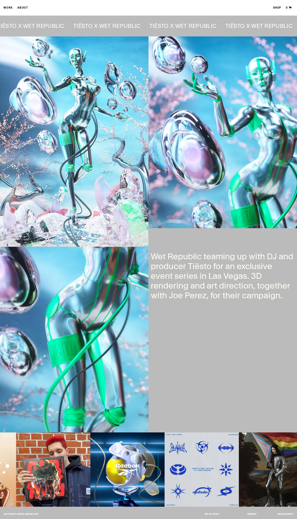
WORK (8, 7)
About (22, 7)
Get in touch (212, 514)
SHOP (277, 7)
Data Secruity (286, 514)
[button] (289, 7)
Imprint (252, 514)
